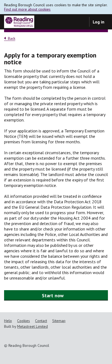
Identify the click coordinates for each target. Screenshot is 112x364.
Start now (53, 295)
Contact (41, 320)
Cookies (23, 320)
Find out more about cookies (27, 9)
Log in (98, 22)
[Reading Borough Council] (19, 22)
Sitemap (59, 320)
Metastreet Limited (32, 326)
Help (8, 320)
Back (11, 38)
